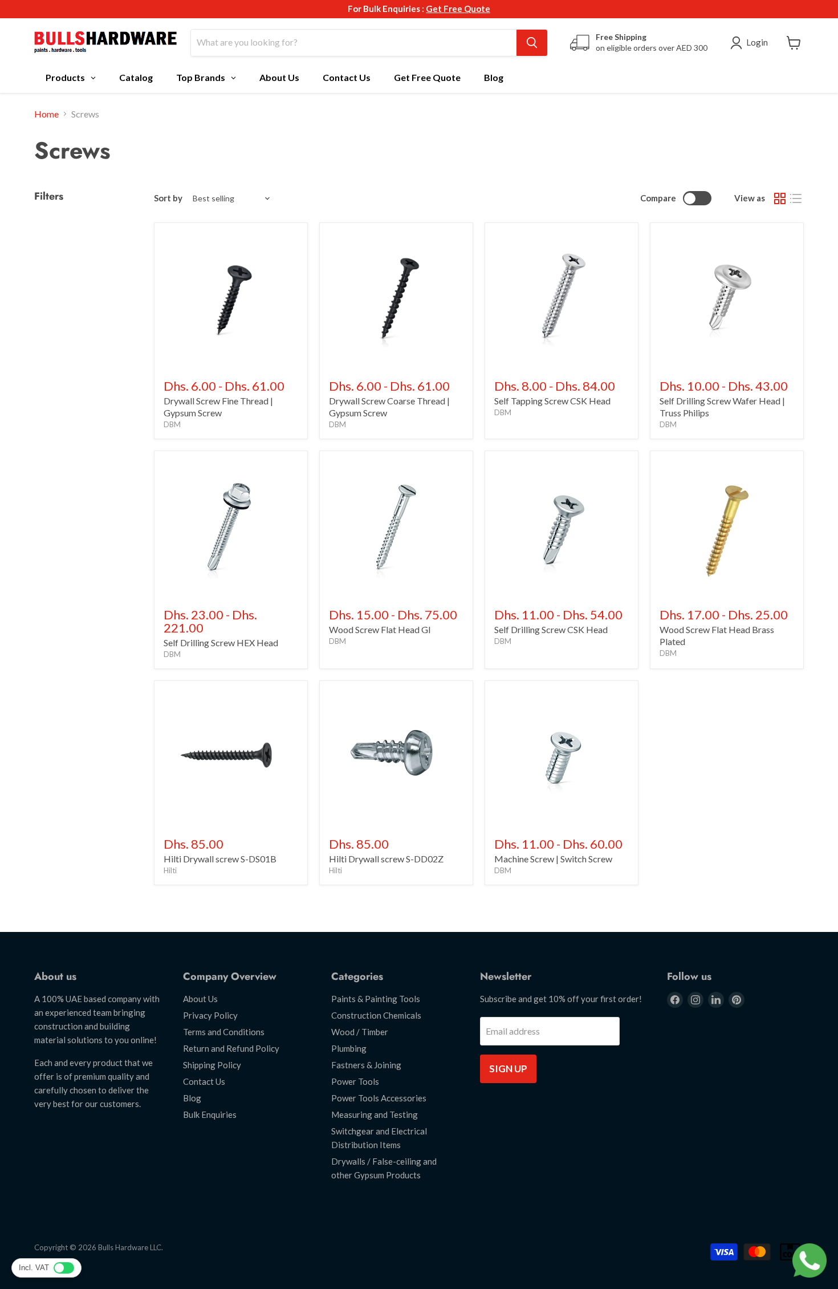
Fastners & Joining (366, 1065)
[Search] (531, 43)
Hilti (170, 870)
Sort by (168, 198)
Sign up (508, 1069)
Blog (192, 1098)
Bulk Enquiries (210, 1114)
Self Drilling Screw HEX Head (221, 642)
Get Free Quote (458, 8)
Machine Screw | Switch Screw (553, 858)
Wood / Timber (359, 1032)
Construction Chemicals (376, 1015)
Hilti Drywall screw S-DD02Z (386, 858)
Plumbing (349, 1048)
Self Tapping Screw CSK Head (552, 400)
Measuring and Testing (374, 1114)
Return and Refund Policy (231, 1048)
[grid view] (780, 198)
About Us (200, 999)
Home (46, 114)
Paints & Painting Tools (375, 999)
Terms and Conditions (224, 1032)
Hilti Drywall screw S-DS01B (220, 858)
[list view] (796, 198)
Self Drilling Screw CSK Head (551, 629)
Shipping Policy (212, 1065)
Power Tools (355, 1081)
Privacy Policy (210, 1015)
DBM (172, 424)
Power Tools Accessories (378, 1098)
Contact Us (204, 1081)
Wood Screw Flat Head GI (380, 629)
